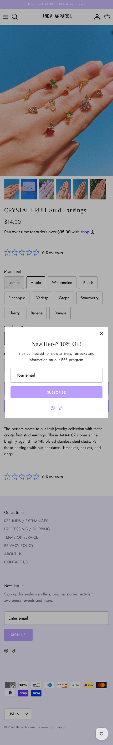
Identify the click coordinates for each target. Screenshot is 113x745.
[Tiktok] (61, 408)
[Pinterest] (53, 408)
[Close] (101, 333)
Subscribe (56, 392)
